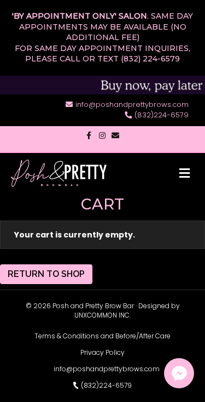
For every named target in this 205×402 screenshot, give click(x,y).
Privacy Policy (102, 352)
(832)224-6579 (161, 115)
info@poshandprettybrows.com (132, 105)
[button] (179, 373)
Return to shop (46, 274)
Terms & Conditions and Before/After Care (102, 336)
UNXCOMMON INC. (102, 315)
